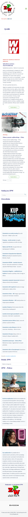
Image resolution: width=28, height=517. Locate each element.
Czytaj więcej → (14, 107)
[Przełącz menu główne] (26, 9)
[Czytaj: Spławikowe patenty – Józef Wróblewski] (14, 46)
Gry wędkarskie (7, 452)
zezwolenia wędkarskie (11, 356)
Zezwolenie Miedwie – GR (9, 300)
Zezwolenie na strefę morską (10, 233)
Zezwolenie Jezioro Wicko (9, 320)
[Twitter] (12, 505)
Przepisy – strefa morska (9, 240)
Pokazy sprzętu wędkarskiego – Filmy (13, 137)
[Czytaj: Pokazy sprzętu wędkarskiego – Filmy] (14, 122)
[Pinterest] (16, 505)
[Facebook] (10, 505)
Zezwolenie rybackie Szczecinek (11, 280)
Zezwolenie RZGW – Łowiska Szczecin (12, 262)
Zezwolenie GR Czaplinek (9, 287)
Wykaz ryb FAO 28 (7, 247)
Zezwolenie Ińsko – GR (8, 293)
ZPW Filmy (5, 134)
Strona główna (4, 18)
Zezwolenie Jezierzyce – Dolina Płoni (12, 340)
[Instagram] (14, 505)
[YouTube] (17, 505)
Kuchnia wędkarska (8, 398)
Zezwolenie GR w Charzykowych (11, 349)
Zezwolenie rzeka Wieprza (9, 327)
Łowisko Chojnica (7, 307)
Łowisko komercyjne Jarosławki (11, 314)
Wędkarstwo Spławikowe (8, 59)
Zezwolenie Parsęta (8, 334)
